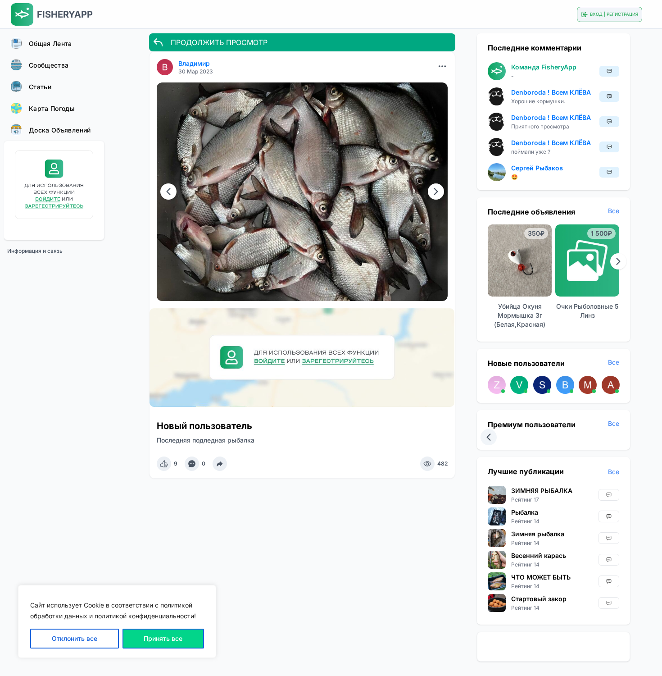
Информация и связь (35, 250)
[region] (117, 621)
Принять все (163, 638)
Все (613, 211)
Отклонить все (74, 638)
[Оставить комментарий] (192, 464)
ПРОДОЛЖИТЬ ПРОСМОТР (219, 42)
